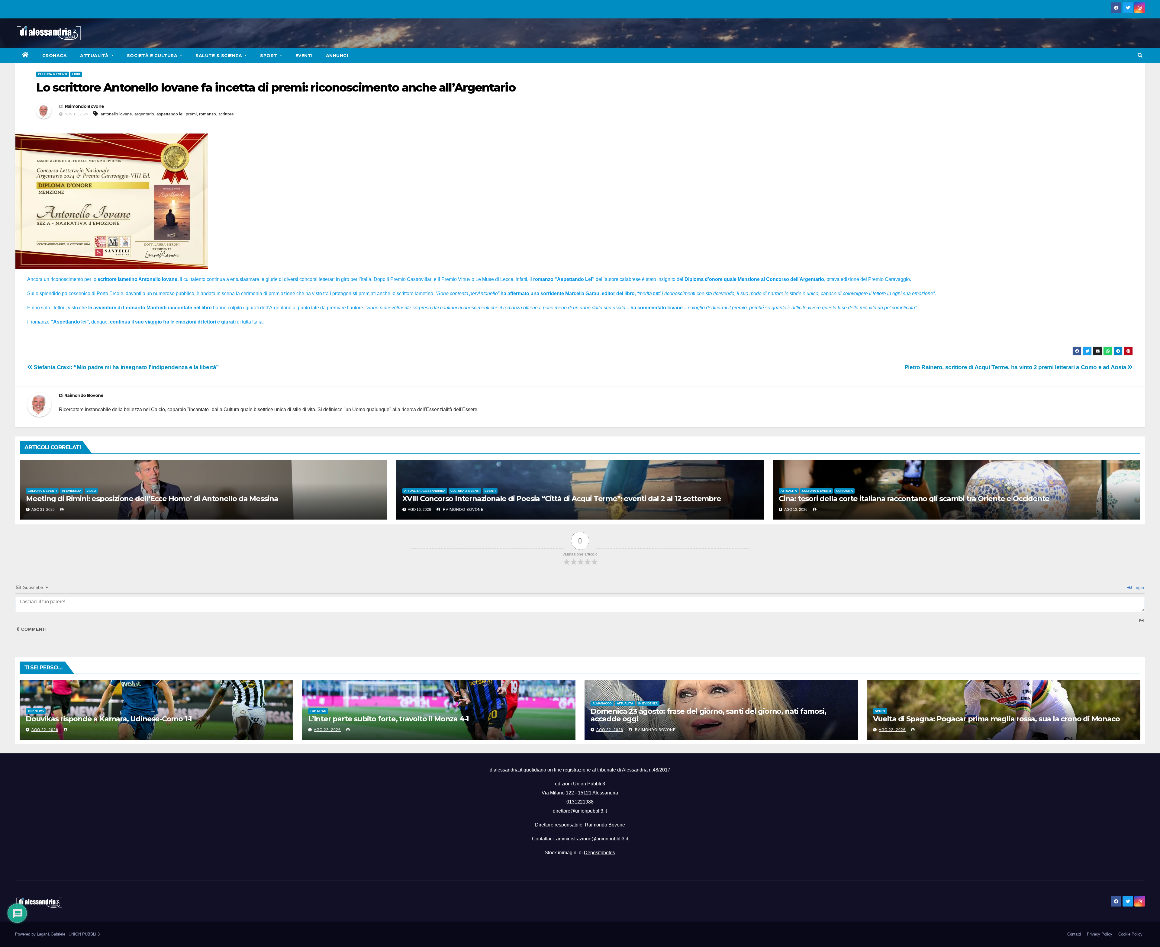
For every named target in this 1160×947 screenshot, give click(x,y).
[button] (1140, 55)
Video (91, 490)
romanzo (207, 113)
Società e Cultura (153, 55)
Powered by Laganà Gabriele (40, 934)
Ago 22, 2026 (44, 730)
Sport (269, 55)
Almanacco (602, 703)
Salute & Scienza (219, 55)
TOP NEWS (35, 711)
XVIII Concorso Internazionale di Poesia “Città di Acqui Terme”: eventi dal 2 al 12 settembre (561, 498)
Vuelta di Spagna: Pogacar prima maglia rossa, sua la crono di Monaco (996, 718)
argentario (144, 113)
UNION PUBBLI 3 (84, 934)
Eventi (304, 55)
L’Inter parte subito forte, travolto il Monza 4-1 (388, 718)
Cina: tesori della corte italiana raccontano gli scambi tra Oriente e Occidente (914, 498)
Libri (76, 74)
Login (1138, 587)
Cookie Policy (1130, 934)
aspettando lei (169, 113)
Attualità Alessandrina (424, 490)
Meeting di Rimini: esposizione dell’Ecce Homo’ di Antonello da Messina (152, 498)
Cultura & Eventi (52, 74)
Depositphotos (599, 852)
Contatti (1074, 934)
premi (191, 113)
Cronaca (54, 55)
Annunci (337, 55)
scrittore (226, 113)
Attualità (95, 55)
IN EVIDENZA (71, 490)
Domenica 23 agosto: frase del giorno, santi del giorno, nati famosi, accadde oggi (708, 715)
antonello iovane (116, 113)
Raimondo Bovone (84, 106)
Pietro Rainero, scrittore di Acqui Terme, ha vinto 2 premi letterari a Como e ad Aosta (1016, 367)
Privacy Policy (1099, 934)
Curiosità (844, 490)
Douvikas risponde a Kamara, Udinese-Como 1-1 (109, 718)
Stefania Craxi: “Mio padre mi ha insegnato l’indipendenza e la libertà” (125, 367)
